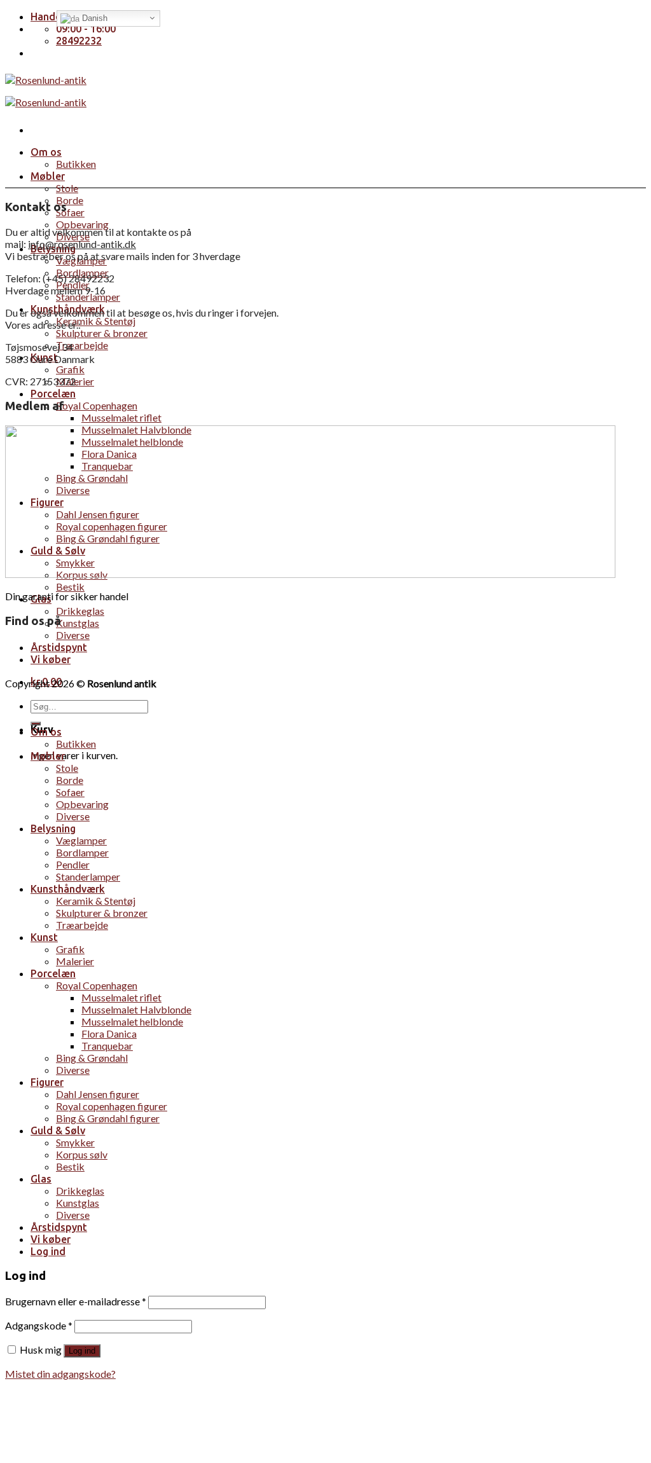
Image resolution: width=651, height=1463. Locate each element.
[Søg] (36, 723)
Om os (46, 152)
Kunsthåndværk (68, 889)
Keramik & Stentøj (95, 321)
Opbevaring (82, 224)
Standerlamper (88, 297)
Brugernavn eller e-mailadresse (75, 1301)
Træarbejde (82, 345)
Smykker (75, 1142)
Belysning (53, 828)
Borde (69, 200)
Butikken (76, 164)
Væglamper (81, 840)
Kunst (44, 937)
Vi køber (51, 659)
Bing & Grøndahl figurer (108, 1118)
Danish (93, 18)
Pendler (73, 864)
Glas (41, 1179)
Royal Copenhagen (96, 405)
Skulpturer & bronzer (101, 333)
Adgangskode (38, 1325)
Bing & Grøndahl (92, 1058)
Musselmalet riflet (121, 417)
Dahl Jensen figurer (97, 1094)
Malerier (75, 961)
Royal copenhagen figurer (111, 1106)
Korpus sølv (81, 1154)
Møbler (48, 176)
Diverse (73, 635)
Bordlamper (82, 852)
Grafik (70, 369)
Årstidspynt (59, 647)
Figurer (47, 1082)
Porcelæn (53, 393)
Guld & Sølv (58, 1130)
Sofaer (70, 212)
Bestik (70, 586)
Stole (67, 188)
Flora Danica (109, 1033)
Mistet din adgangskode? (60, 1374)
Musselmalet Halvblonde (136, 1009)
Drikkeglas (80, 611)
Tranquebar (107, 1046)
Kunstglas (77, 623)
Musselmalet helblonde (132, 1021)
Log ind (82, 1351)
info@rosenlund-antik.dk (82, 244)
